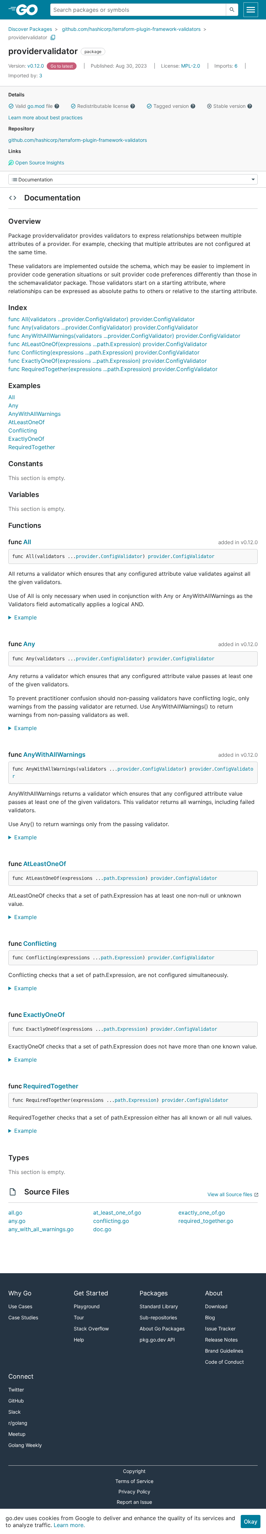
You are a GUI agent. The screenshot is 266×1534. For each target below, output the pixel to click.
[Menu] (133, 179)
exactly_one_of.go (201, 1212)
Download (216, 1306)
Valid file (34, 106)
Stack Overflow (91, 1328)
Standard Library (159, 1306)
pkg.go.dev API (157, 1340)
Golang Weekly (25, 1445)
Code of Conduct (224, 1362)
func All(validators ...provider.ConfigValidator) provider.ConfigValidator (101, 319)
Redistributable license (103, 106)
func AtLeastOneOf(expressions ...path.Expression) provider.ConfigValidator (107, 344)
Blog (210, 1317)
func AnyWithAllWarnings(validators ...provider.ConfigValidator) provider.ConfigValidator (124, 335)
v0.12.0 (26, 66)
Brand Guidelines (224, 1351)
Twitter (16, 1389)
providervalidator (27, 37)
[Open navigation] (251, 10)
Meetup (17, 1434)
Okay (250, 1521)
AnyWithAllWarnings (34, 413)
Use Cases (20, 1306)
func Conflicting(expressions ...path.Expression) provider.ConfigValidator (104, 352)
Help (79, 1340)
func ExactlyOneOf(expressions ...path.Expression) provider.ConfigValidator (107, 360)
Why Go (20, 1293)
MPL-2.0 (190, 66)
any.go (17, 1220)
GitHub (16, 1401)
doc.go (102, 1229)
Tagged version (171, 106)
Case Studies (23, 1317)
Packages (154, 1293)
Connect (21, 1376)
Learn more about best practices (45, 117)
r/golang (17, 1423)
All (11, 397)
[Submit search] (232, 9)
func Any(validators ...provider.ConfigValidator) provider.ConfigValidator (103, 327)
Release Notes (221, 1340)
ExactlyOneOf (26, 438)
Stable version (229, 106)
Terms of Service (134, 1481)
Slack (14, 1412)
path (109, 878)
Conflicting (22, 430)
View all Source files (229, 1194)
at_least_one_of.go (117, 1212)
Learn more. (69, 1525)
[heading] (29, 9)
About (214, 1293)
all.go (15, 1212)
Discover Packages (30, 29)
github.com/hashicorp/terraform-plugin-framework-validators (131, 29)
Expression (131, 878)
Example (28, 617)
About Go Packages (162, 1328)
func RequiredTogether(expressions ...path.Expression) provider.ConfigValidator (113, 369)
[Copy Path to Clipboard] (53, 37)
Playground (87, 1306)
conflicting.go (111, 1220)
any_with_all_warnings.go (41, 1229)
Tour (79, 1317)
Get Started (91, 1293)
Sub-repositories (158, 1317)
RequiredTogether (31, 447)
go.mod (36, 106)
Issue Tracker (220, 1328)
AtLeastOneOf (26, 422)
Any (13, 405)
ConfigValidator (121, 556)
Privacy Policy (134, 1491)
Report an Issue (134, 1502)
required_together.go (205, 1220)
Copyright (134, 1471)
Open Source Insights (39, 162)
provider (87, 556)
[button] (11, 106)
